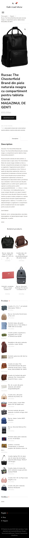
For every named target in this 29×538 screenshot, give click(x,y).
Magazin (5, 521)
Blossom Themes (14, 533)
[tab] (15, 139)
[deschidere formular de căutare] (12, 3)
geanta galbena (5, 130)
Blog (4, 517)
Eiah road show (14, 7)
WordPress (14, 535)
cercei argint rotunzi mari (11, 128)
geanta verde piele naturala (17, 130)
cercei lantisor (22, 128)
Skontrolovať (8, 118)
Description (15, 138)
